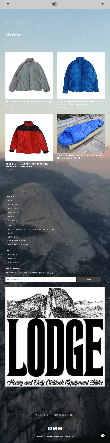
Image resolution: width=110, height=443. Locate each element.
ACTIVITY (12, 220)
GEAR (11, 216)
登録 (89, 280)
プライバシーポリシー (16, 241)
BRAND (18, 22)
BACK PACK (14, 208)
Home (8, 22)
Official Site (13, 262)
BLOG (10, 233)
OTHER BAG (14, 212)
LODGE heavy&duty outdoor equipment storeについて (31, 229)
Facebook (12, 258)
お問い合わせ (13, 237)
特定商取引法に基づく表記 (18, 244)
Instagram (12, 255)
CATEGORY (13, 204)
